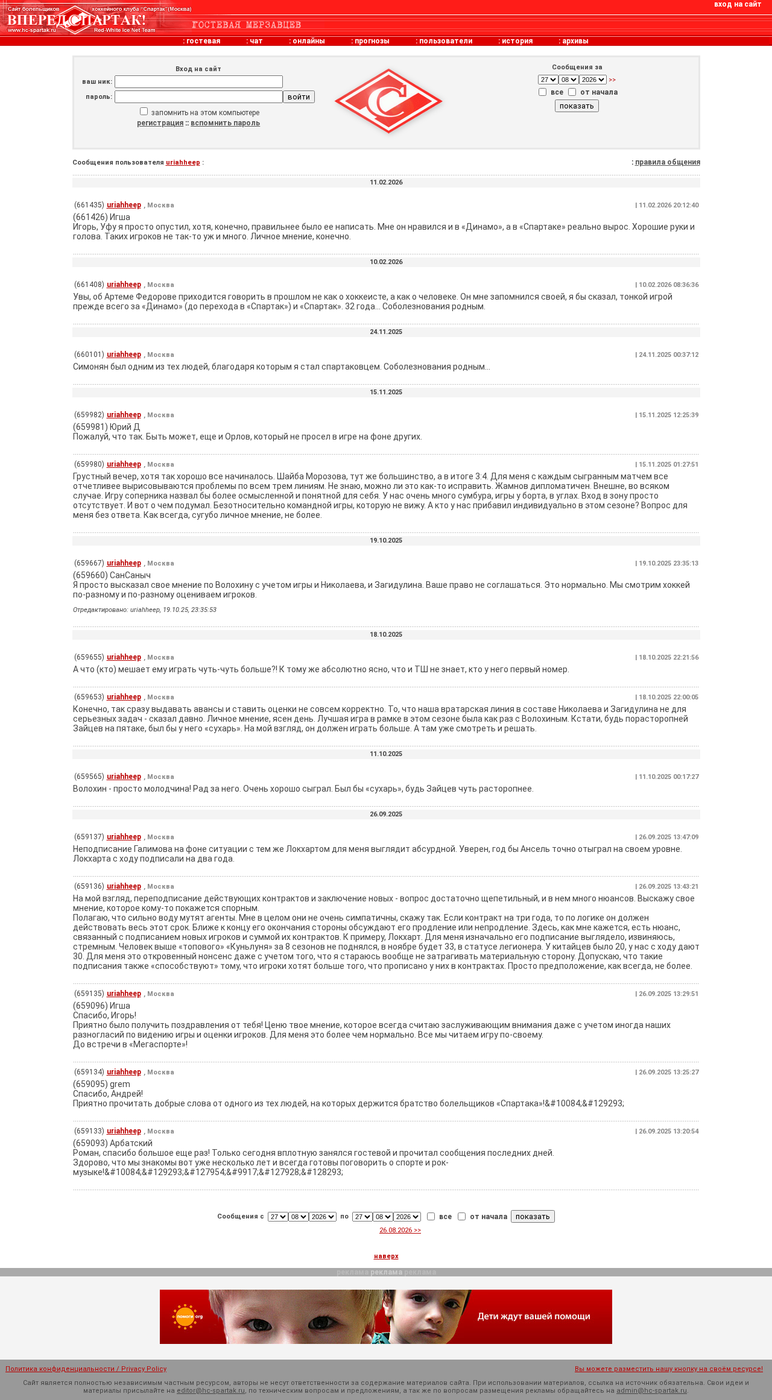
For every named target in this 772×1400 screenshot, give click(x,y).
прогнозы (372, 41)
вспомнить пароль (225, 123)
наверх (386, 1256)
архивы (575, 41)
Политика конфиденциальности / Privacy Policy (85, 1369)
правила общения (667, 162)
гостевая (203, 41)
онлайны (309, 41)
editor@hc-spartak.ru (211, 1391)
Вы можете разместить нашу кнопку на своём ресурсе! (669, 1369)
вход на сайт (738, 4)
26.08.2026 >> (400, 1230)
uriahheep (183, 162)
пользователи (445, 41)
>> (611, 80)
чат (256, 41)
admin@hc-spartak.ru (651, 1391)
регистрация (160, 123)
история (517, 41)
